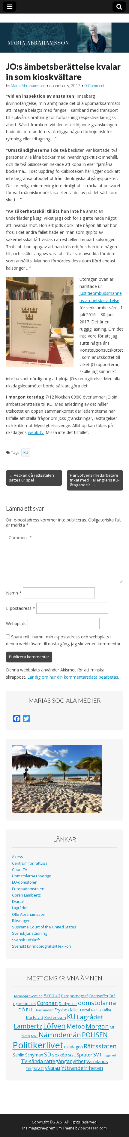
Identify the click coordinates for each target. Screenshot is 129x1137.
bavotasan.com (93, 1128)
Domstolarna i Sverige (31, 876)
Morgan (97, 1026)
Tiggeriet (109, 1055)
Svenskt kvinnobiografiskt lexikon (41, 946)
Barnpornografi (74, 995)
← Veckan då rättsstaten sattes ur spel (31, 477)
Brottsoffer (99, 995)
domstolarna (97, 1002)
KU (25, 452)
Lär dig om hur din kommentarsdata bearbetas (72, 677)
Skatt (72, 1055)
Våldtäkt (53, 1068)
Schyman (34, 1055)
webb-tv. (36, 432)
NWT (34, 1036)
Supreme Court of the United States (44, 927)
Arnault (52, 995)
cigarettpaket (24, 1003)
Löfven (54, 1026)
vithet (79, 1061)
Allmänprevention (28, 996)
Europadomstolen (28, 888)
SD (47, 1054)
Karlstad (34, 1017)
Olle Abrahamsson (28, 914)
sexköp (59, 1055)
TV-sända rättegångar (46, 1061)
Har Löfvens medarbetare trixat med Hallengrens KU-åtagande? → (94, 480)
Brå (113, 995)
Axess (17, 856)
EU (29, 1010)
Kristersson (55, 1017)
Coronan (47, 1003)
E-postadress (20, 608)
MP (113, 1027)
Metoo (76, 1026)
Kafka (106, 1010)
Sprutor (84, 1055)
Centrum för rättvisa (29, 863)
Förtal (85, 1010)
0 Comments (95, 85)
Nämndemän (60, 1034)
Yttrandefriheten (82, 1067)
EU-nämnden (43, 1010)
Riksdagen (21, 920)
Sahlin (18, 1055)
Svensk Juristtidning (29, 933)
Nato (26, 1035)
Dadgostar (68, 1003)
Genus (96, 1010)
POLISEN (95, 1035)
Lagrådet (20, 907)
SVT (97, 1054)
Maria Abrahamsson (28, 85)
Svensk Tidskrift (26, 940)
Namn (14, 593)
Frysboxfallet (66, 1010)
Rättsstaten (100, 1046)
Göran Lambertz (26, 895)
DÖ (21, 1010)
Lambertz (28, 1026)
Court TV (19, 869)
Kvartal (18, 901)
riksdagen (73, 1047)
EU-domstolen (25, 882)
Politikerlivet (38, 1045)
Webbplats (16, 623)
